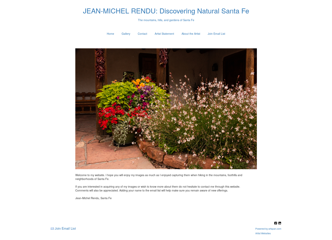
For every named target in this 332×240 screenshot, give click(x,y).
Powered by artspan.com (268, 228)
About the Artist (191, 33)
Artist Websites (263, 233)
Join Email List (216, 33)
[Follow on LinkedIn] (279, 223)
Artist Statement (164, 33)
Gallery (126, 33)
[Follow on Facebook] (276, 223)
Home (110, 33)
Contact (142, 33)
